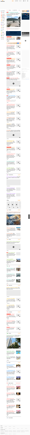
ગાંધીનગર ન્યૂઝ (14, 428)
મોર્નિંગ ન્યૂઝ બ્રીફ (2, 430)
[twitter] (18, 30)
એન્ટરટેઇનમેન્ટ (8, 191)
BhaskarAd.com (23, 77)
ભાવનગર (8, 56)
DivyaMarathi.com (23, 75)
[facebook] (17, 30)
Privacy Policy (23, 71)
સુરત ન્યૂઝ (22, 428)
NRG (8, 384)
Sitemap (25, 68)
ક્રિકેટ (7, 102)
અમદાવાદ (10, 384)
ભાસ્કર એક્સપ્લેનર (9, 128)
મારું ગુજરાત (8, 69)
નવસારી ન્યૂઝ (2, 428)
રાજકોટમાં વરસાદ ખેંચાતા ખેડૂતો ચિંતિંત (15, 430)
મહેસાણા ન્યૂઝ (10, 428)
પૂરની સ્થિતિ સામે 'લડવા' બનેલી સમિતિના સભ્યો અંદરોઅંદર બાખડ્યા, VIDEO (23, 430)
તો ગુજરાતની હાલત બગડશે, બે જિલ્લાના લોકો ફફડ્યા (11, 430)
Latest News (14, 426)
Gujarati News (10, 426)
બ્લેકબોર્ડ (8, 115)
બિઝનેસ (7, 349)
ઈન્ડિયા (7, 172)
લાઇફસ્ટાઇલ (8, 145)
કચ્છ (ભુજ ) (15, 384)
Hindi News (1, 426)
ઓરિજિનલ (8, 41)
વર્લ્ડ (7, 30)
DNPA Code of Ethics (27, 79)
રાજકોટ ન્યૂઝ (18, 428)
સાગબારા (8, 325)
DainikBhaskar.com (24, 73)
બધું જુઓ (19, 200)
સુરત (7, 159)
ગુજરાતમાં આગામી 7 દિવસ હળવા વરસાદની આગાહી (6, 430)
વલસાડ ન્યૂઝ (6, 428)
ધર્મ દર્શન (8, 138)
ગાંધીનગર (19, 384)
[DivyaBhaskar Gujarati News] (3, 1)
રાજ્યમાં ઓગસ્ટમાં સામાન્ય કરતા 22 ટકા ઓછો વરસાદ (19, 430)
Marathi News (6, 426)
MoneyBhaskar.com (24, 76)
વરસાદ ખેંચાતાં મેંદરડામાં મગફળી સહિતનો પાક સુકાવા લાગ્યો (27, 430)
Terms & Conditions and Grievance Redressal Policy (25, 69)
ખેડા (17, 384)
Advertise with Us (23, 68)
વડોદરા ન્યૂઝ (26, 428)
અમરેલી (12, 384)
